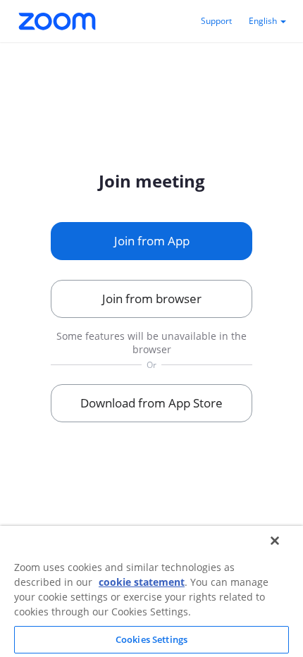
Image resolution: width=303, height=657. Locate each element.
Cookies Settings (151, 639)
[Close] (275, 540)
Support (216, 21)
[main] (151, 295)
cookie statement (142, 582)
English (264, 21)
